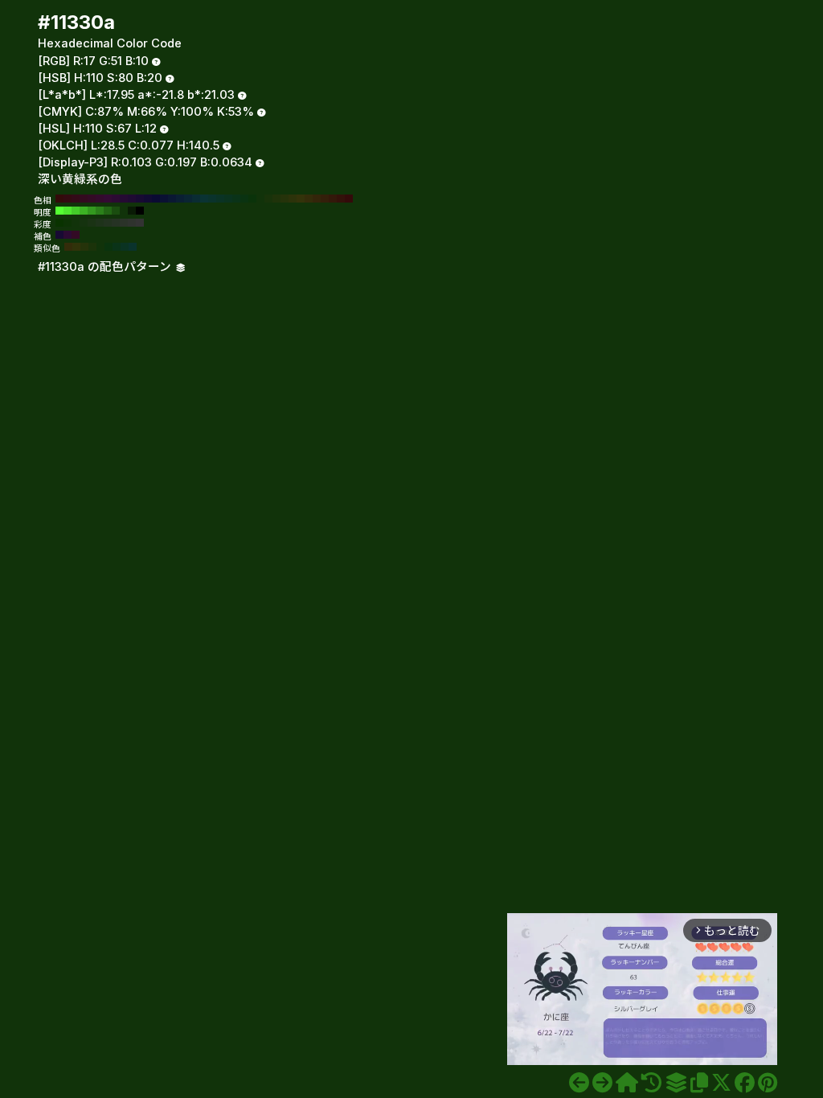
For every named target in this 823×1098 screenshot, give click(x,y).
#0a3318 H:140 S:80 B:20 (236, 199)
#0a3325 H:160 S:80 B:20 (220, 199)
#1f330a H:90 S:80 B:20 (276, 199)
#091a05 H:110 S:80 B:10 (132, 211)
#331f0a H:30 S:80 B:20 (325, 199)
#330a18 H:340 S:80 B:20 (76, 199)
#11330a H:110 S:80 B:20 (260, 199)
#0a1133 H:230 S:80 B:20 (164, 199)
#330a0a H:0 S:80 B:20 (349, 199)
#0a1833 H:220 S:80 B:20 (172, 199)
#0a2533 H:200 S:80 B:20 (188, 199)
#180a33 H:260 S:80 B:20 (140, 199)
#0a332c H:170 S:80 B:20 (212, 199)
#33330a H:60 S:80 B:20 (301, 199)
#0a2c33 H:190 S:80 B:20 (196, 199)
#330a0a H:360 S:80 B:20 (59, 199)
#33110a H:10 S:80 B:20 (341, 199)
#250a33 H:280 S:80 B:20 (124, 199)
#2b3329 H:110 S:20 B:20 (124, 223)
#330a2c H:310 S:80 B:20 (100, 199)
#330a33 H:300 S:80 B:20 (108, 199)
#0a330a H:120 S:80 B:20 (252, 199)
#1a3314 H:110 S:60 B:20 (92, 223)
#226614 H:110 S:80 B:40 (108, 211)
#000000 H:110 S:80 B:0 (140, 211)
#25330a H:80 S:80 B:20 (284, 199)
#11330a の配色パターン (106, 267)
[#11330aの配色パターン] (676, 1083)
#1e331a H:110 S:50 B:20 (100, 223)
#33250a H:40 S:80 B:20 (317, 199)
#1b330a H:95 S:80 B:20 (92, 247)
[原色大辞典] (627, 1083)
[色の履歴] (651, 1083)
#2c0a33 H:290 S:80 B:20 (116, 199)
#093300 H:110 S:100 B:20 (59, 223)
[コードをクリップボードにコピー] (699, 1083)
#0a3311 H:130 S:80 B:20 (244, 199)
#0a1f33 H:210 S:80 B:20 (180, 199)
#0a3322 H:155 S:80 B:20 (125, 247)
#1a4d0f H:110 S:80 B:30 (116, 211)
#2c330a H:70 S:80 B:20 (293, 199)
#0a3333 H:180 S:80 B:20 (204, 199)
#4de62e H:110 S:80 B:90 (67, 211)
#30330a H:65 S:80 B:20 (76, 247)
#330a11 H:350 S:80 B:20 (67, 199)
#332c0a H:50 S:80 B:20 (309, 199)
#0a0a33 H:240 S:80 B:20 (156, 199)
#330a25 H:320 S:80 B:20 (92, 199)
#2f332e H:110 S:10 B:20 (132, 223)
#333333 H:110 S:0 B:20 (140, 223)
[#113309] (579, 1083)
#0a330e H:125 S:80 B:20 (108, 247)
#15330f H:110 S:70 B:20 (84, 223)
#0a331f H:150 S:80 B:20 (228, 199)
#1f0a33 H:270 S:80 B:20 (132, 199)
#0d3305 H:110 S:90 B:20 (67, 223)
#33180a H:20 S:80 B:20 (333, 199)
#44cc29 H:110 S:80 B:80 (76, 211)
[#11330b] (602, 1083)
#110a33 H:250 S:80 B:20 (148, 199)
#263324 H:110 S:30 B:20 (116, 223)
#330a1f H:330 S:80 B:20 (84, 199)
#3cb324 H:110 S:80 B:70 (84, 211)
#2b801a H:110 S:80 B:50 (100, 211)
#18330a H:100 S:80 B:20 (268, 199)
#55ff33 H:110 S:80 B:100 (59, 211)
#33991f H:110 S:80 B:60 (92, 211)
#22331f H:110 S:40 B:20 (108, 223)
